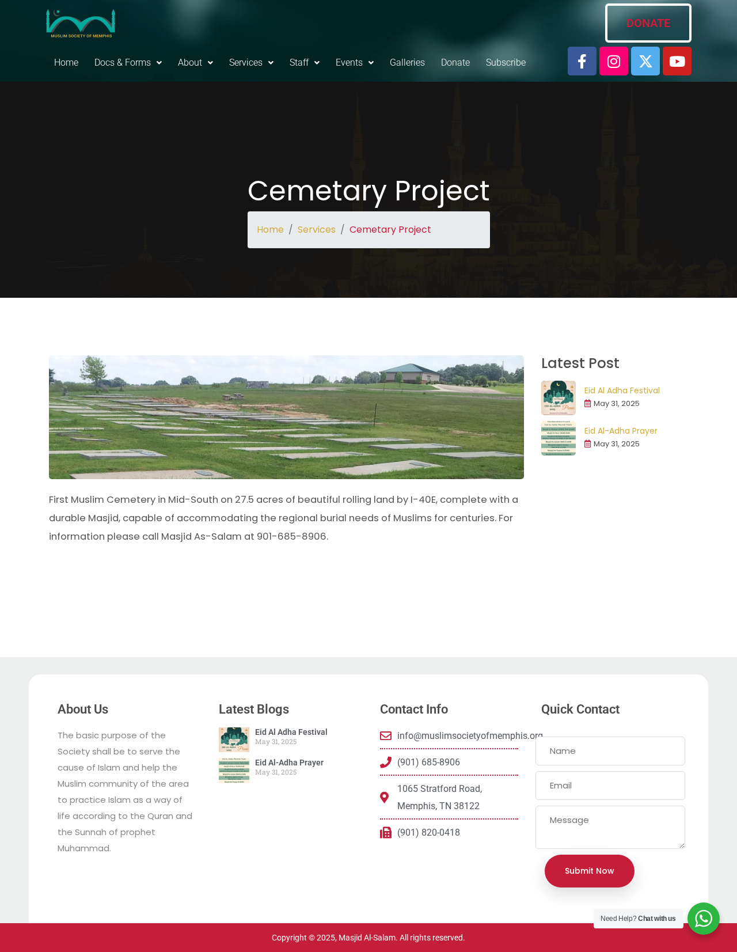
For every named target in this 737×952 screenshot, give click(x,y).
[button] (128, 62)
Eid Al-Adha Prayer (621, 431)
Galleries (407, 62)
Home (66, 62)
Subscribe (506, 62)
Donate (455, 62)
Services (317, 229)
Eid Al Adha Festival (622, 390)
